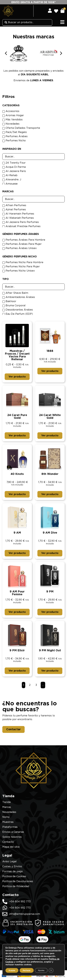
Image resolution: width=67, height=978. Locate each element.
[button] (61, 53)
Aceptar (12, 970)
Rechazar (27, 970)
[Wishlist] (57, 10)
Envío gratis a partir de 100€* (33, 2)
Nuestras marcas (33, 36)
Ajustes (41, 970)
